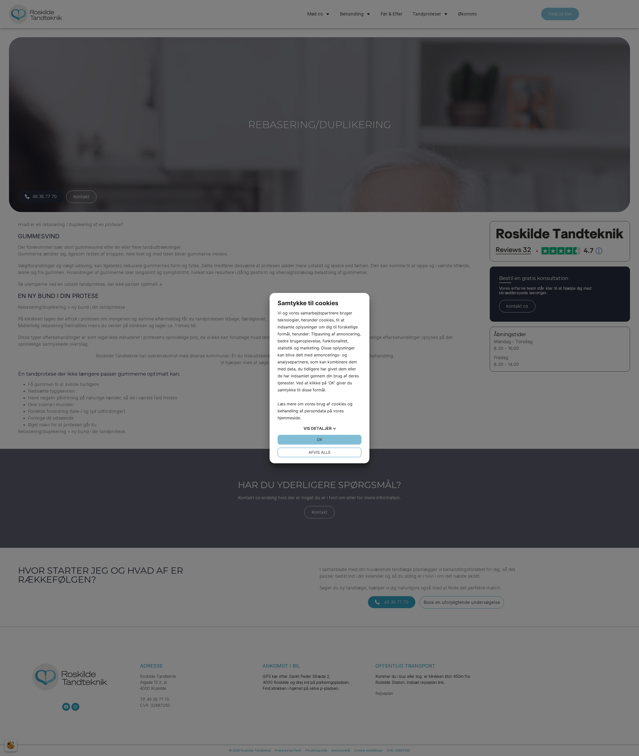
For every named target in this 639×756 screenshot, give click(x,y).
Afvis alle (320, 452)
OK (319, 439)
